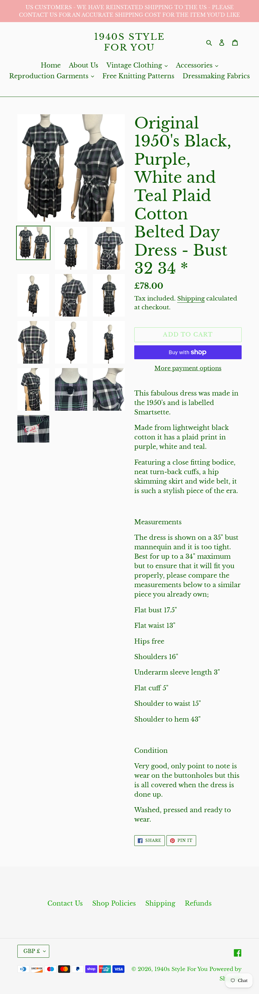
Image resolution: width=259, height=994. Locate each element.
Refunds (198, 903)
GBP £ (31, 951)
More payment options (187, 368)
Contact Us (65, 903)
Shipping (191, 298)
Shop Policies (114, 903)
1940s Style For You (129, 42)
